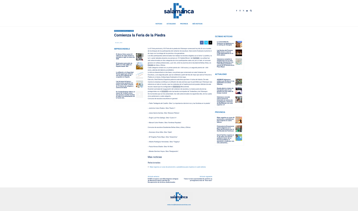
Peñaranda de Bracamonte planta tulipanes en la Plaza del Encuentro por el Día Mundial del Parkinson (225, 128)
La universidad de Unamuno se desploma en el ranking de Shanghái (225, 43)
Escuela (150, 65)
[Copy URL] (210, 42)
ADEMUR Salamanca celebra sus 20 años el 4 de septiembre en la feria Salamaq (225, 81)
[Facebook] (236, 10)
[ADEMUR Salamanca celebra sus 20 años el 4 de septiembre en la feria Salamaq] (238, 82)
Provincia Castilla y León (123, 31)
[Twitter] (243, 10)
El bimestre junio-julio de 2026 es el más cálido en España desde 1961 (124, 64)
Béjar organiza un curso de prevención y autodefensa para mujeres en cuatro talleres (178, 167)
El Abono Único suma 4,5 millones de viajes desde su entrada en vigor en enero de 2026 (125, 56)
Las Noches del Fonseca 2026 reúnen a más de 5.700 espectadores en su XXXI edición (225, 52)
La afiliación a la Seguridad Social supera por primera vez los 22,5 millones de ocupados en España (125, 74)
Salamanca (176, 86)
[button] (251, 10)
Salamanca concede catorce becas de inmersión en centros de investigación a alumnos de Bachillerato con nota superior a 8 (225, 101)
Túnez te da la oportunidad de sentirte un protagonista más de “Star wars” (198, 179)
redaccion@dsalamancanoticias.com (179, 205)
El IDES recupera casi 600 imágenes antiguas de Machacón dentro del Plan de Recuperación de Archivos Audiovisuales (163, 180)
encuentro (164, 91)
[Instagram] (240, 10)
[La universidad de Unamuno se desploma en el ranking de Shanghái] (238, 44)
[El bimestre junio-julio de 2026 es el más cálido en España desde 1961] (139, 65)
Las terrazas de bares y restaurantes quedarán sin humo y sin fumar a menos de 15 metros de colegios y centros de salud (124, 84)
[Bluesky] (247, 10)
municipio (196, 58)
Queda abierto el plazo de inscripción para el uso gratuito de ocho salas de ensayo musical (225, 90)
